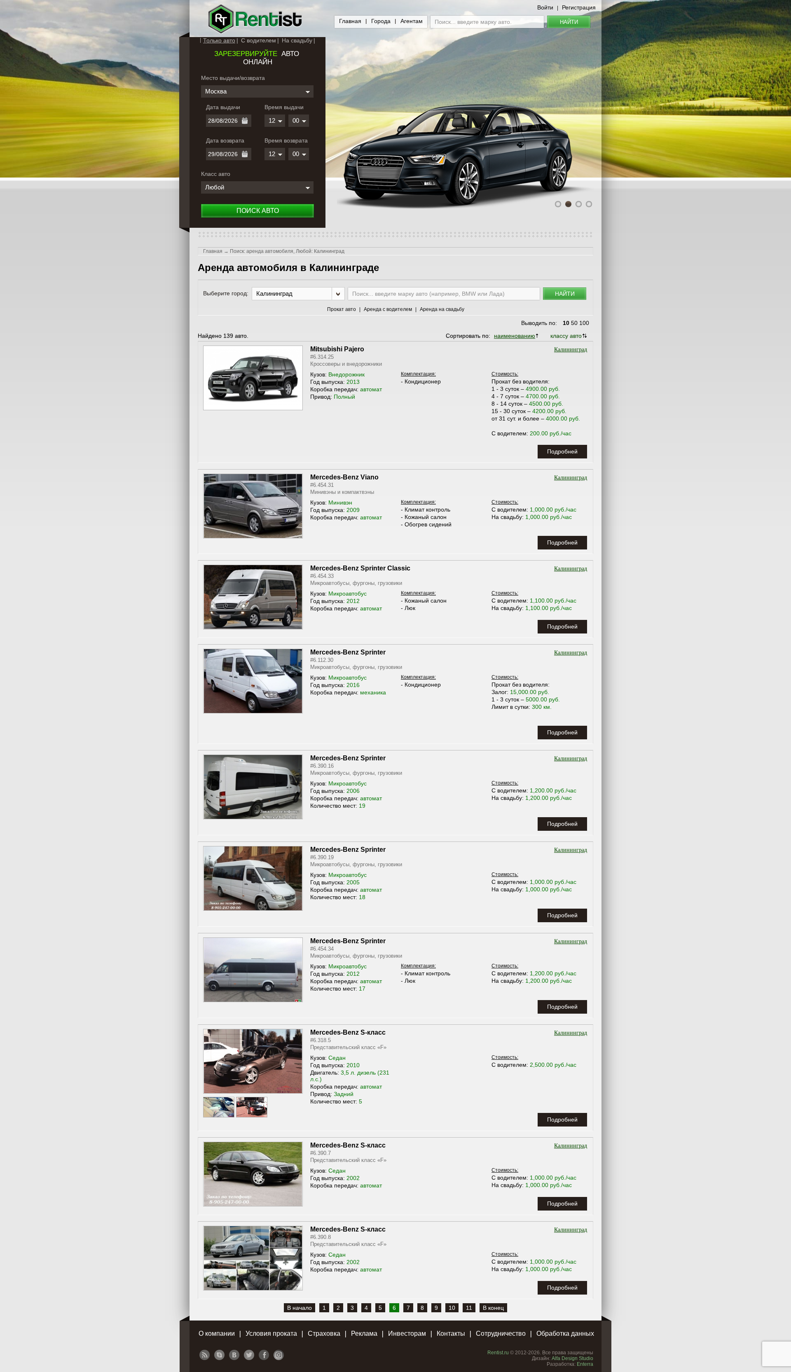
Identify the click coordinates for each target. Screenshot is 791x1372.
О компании (217, 1333)
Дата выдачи (223, 107)
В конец (493, 1307)
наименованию (514, 335)
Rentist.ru (498, 1353)
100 (584, 323)
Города (381, 21)
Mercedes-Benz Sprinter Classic (360, 568)
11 (469, 1307)
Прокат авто (341, 309)
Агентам (411, 21)
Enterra (585, 1364)
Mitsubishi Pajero (337, 349)
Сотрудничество (501, 1333)
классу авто (566, 335)
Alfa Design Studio (572, 1358)
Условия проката (271, 1333)
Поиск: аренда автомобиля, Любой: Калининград (287, 251)
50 (574, 323)
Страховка (324, 1333)
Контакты (451, 1333)
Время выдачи (284, 107)
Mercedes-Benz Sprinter (348, 652)
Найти (569, 22)
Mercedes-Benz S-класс (348, 1032)
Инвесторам (407, 1333)
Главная (350, 21)
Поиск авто (257, 210)
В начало (299, 1307)
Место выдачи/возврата (233, 78)
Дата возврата (225, 140)
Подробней (562, 451)
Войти (545, 7)
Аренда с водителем (388, 309)
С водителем (258, 40)
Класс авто (215, 174)
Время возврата (286, 140)
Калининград (570, 349)
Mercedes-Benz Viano (344, 477)
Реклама (364, 1333)
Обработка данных (565, 1333)
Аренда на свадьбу (442, 309)
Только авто (219, 40)
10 (566, 323)
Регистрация (579, 7)
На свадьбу (297, 40)
